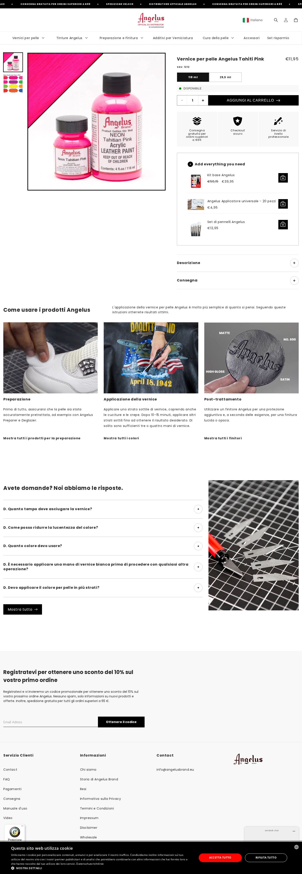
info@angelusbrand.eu (175, 769)
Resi (83, 789)
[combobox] (296, 847)
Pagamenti (12, 789)
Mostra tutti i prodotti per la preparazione (42, 438)
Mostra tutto (20, 609)
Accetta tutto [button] (220, 857)
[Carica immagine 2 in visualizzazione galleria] (13, 84)
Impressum (89, 818)
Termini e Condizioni (97, 808)
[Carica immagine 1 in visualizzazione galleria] (13, 62)
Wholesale (88, 837)
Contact (10, 769)
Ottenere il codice (121, 722)
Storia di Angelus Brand (99, 779)
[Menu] (22, 827)
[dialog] (151, 858)
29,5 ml (225, 77)
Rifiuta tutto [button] (266, 857)
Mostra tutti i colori (121, 438)
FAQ (6, 779)
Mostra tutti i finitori (223, 438)
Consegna (11, 799)
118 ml (193, 77)
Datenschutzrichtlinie (90, 864)
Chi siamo (88, 769)
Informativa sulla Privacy (100, 799)
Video (8, 818)
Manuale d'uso (15, 808)
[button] (276, 20)
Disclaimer (88, 827)
